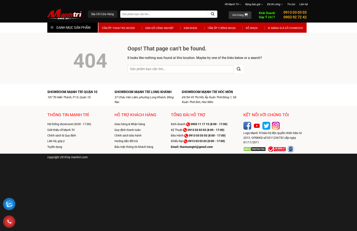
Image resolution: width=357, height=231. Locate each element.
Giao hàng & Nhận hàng (129, 124)
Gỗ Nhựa (252, 28)
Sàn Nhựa (190, 28)
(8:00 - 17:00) (209, 124)
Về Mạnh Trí (231, 4)
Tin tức (291, 4)
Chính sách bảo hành (128, 135)
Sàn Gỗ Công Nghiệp (159, 28)
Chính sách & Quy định (61, 135)
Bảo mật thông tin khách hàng (133, 146)
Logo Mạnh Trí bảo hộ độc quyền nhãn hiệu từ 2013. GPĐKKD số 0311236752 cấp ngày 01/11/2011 (272, 137)
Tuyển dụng (54, 146)
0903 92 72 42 (295, 17)
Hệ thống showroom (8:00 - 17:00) (69, 124)
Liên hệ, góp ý (56, 141)
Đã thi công (273, 4)
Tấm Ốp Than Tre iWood (118, 28)
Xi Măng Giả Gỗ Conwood (285, 28)
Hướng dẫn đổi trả (126, 141)
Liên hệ (303, 4)
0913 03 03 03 (295, 12)
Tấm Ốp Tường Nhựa (221, 28)
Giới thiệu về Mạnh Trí (61, 130)
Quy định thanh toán (127, 130)
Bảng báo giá (252, 4)
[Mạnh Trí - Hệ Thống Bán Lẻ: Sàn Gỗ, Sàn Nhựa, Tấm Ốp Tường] (64, 14)
